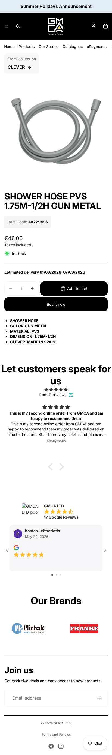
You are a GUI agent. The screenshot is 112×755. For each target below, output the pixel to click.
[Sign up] (99, 698)
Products (26, 46)
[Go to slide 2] (56, 575)
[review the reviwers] (16, 547)
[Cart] (105, 26)
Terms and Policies (56, 734)
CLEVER (16, 67)
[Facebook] (51, 746)
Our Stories (48, 46)
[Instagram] (61, 746)
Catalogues (73, 46)
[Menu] (6, 26)
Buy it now (56, 304)
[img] (56, 389)
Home (9, 46)
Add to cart (77, 288)
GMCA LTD (62, 723)
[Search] (18, 26)
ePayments (97, 46)
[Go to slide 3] (60, 574)
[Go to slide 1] (52, 575)
